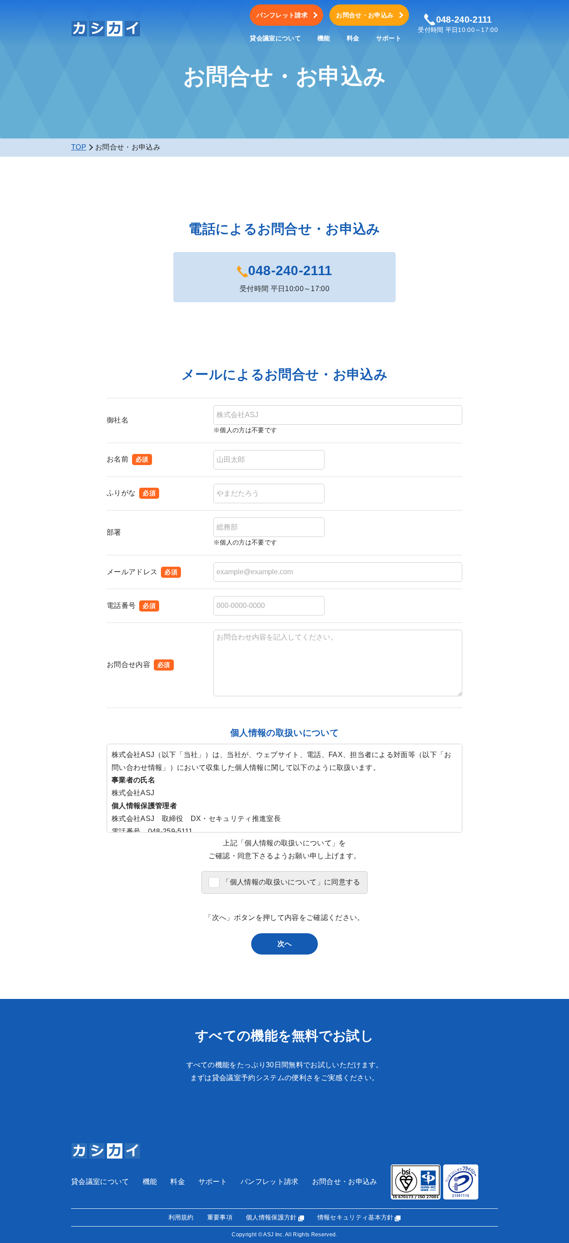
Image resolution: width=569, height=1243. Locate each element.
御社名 (117, 420)
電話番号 (121, 605)
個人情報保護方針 (271, 1217)
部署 (114, 532)
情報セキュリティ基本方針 (355, 1217)
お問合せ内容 (128, 664)
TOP (78, 147)
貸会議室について (275, 38)
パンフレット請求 (282, 15)
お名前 (117, 459)
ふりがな (121, 493)
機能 (323, 38)
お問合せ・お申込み (364, 15)
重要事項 (219, 1217)
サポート (388, 38)
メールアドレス (132, 572)
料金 (353, 38)
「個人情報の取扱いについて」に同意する (291, 882)
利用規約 (181, 1217)
